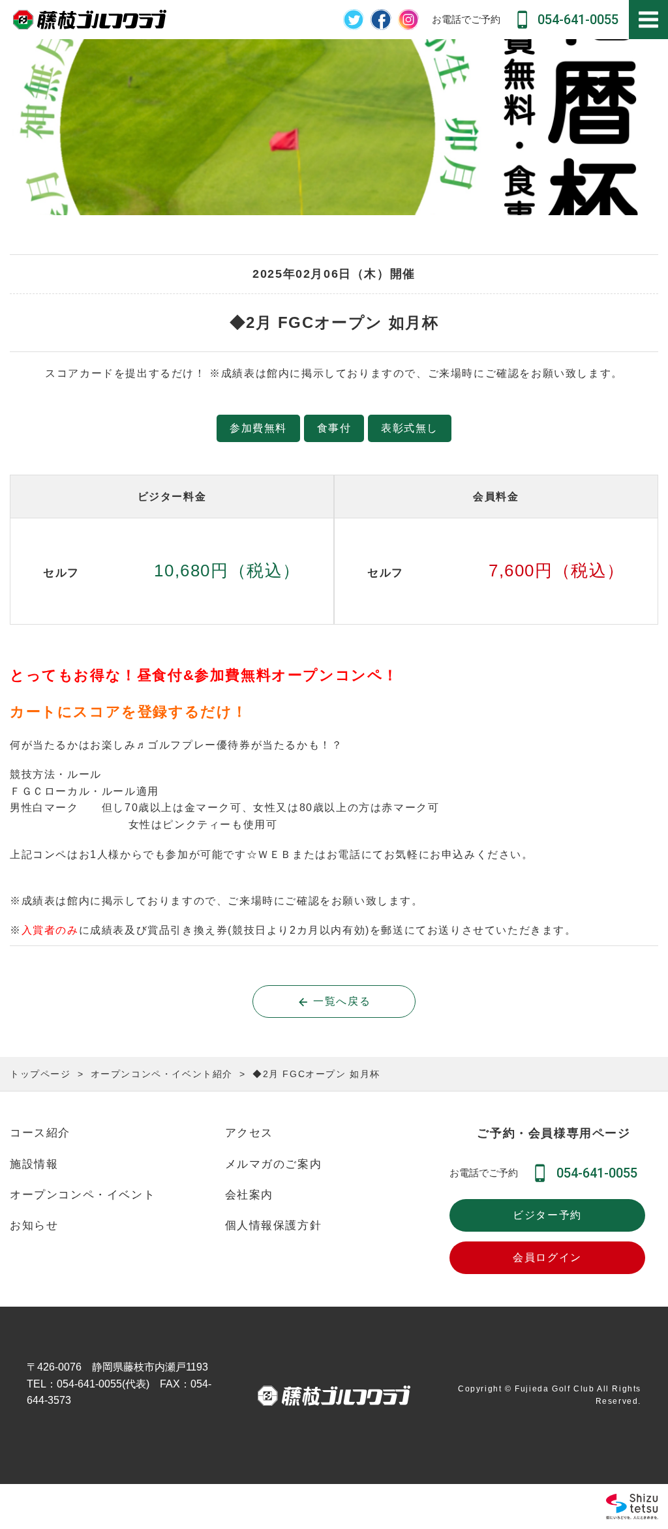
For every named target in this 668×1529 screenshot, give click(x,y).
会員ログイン (547, 1257)
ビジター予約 (547, 1215)
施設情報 (34, 1164)
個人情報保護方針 (273, 1225)
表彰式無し (409, 428)
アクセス (249, 1133)
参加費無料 (258, 428)
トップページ (40, 1074)
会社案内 (249, 1195)
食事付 (334, 428)
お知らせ (34, 1225)
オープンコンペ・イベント (82, 1195)
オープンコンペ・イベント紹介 (162, 1074)
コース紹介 (40, 1133)
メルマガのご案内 (273, 1164)
